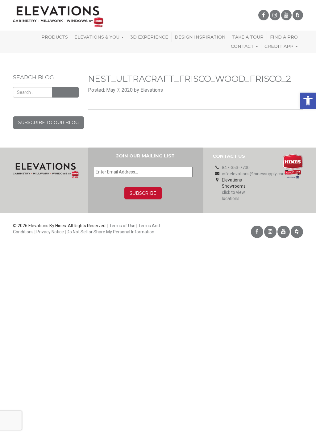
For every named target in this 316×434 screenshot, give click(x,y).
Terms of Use (122, 225)
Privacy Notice (50, 231)
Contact (243, 46)
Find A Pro (284, 37)
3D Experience (149, 37)
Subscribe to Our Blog (48, 122)
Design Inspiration (200, 37)
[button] (308, 101)
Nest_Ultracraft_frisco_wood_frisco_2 (189, 78)
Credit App (279, 46)
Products (54, 37)
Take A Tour (248, 37)
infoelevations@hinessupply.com (254, 173)
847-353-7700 (236, 167)
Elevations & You (97, 37)
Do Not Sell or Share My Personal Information (110, 231)
